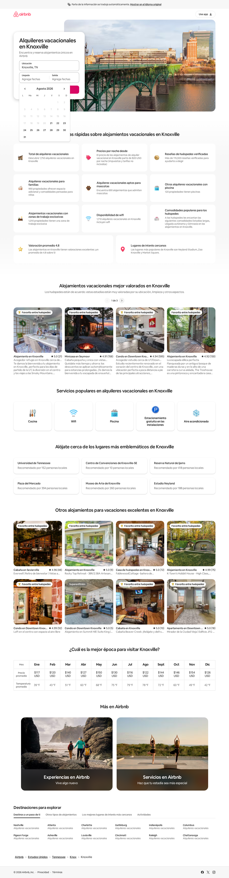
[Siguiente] (121, 300)
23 (64, 123)
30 (64, 130)
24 (24, 130)
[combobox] (49, 67)
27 (44, 130)
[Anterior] (107, 300)
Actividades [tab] (144, 814)
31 (25, 137)
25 (31, 130)
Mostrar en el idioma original (145, 4)
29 (57, 130)
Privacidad (43, 872)
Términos (57, 872)
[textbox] (34, 79)
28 (51, 130)
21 (51, 123)
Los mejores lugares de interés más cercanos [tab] (107, 814)
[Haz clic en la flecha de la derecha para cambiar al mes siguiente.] (64, 89)
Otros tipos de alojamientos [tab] (61, 814)
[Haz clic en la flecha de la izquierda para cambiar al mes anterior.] (25, 89)
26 (38, 130)
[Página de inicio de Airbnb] (22, 14)
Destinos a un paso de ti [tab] (27, 814)
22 (57, 123)
